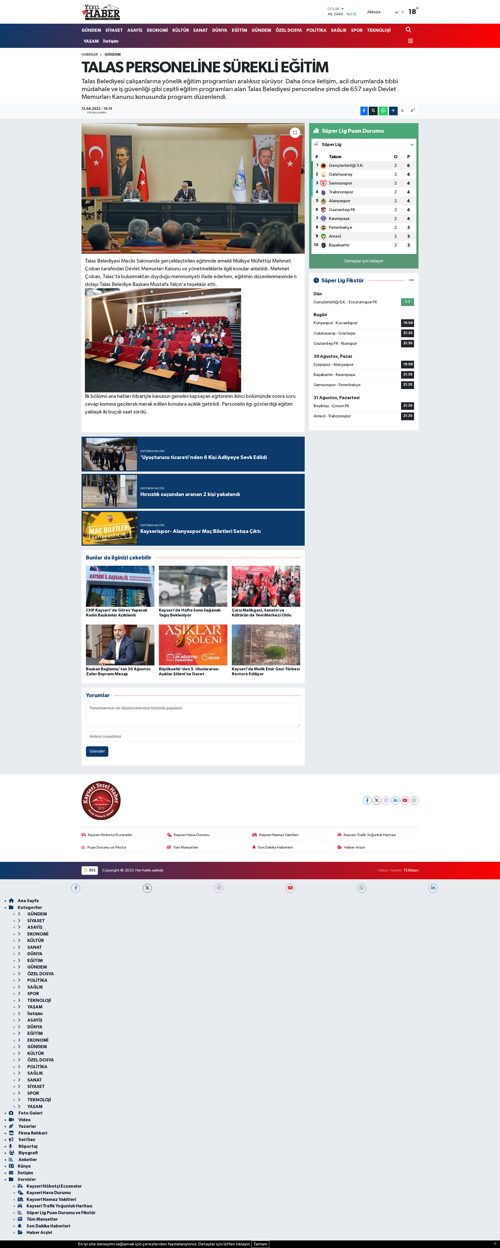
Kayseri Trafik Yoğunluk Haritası (370, 835)
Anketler (27, 1159)
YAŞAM (91, 41)
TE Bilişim (410, 870)
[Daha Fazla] (393, 111)
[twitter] (147, 888)
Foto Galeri (30, 1113)
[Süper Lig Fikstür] (411, 280)
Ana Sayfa (28, 901)
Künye (24, 1166)
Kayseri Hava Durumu (191, 835)
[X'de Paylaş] (373, 111)
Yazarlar (27, 1126)
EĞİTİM (239, 30)
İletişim (110, 41)
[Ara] (409, 30)
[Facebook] (367, 800)
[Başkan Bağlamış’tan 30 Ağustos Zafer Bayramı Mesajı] (120, 645)
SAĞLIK (339, 30)
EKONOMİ (157, 30)
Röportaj (27, 1146)
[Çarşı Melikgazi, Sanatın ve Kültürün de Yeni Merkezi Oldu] (266, 586)
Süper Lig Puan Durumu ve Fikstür (61, 1213)
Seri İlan (26, 1139)
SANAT (200, 30)
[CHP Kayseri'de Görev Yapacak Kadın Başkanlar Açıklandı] (120, 586)
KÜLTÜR (180, 30)
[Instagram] (386, 800)
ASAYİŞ (134, 30)
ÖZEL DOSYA (289, 30)
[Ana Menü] (409, 41)
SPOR (356, 30)
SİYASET (114, 30)
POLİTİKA (317, 30)
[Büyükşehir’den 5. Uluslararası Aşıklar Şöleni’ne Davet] (193, 645)
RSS (92, 870)
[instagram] (218, 888)
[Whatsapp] (414, 800)
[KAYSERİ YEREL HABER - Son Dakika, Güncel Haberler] (101, 11)
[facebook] (75, 888)
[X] (376, 800)
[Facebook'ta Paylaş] (364, 111)
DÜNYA (219, 30)
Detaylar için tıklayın (364, 261)
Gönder (97, 751)
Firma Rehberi (32, 1133)
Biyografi (28, 1153)
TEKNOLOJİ (379, 30)
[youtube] (290, 888)
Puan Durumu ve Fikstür (107, 847)
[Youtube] (405, 800)
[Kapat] (496, 1243)
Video (24, 1120)
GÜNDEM (91, 30)
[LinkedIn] (395, 800)
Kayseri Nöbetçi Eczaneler (110, 835)
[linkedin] (433, 888)
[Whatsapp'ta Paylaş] (383, 111)
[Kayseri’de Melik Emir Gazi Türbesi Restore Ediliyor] (266, 645)
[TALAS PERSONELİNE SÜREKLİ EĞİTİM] (193, 188)
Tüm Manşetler (185, 847)
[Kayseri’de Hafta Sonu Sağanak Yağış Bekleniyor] (193, 586)
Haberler (90, 54)
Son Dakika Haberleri (275, 847)
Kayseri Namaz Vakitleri (278, 835)
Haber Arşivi (354, 847)
